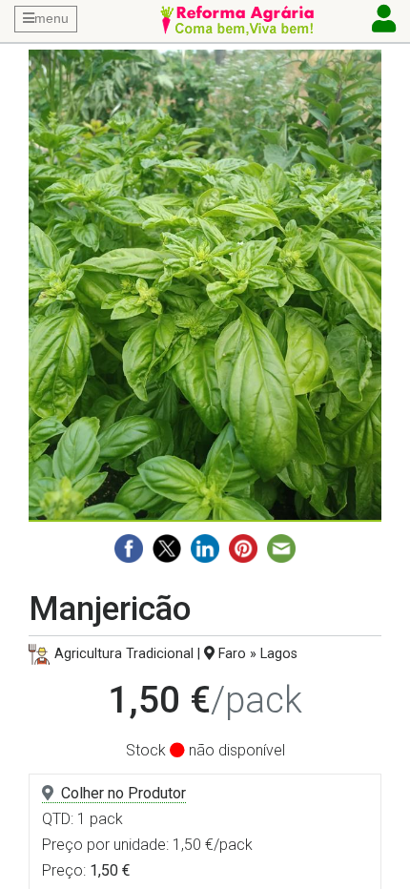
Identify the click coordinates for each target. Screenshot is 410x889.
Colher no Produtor (123, 793)
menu (51, 18)
